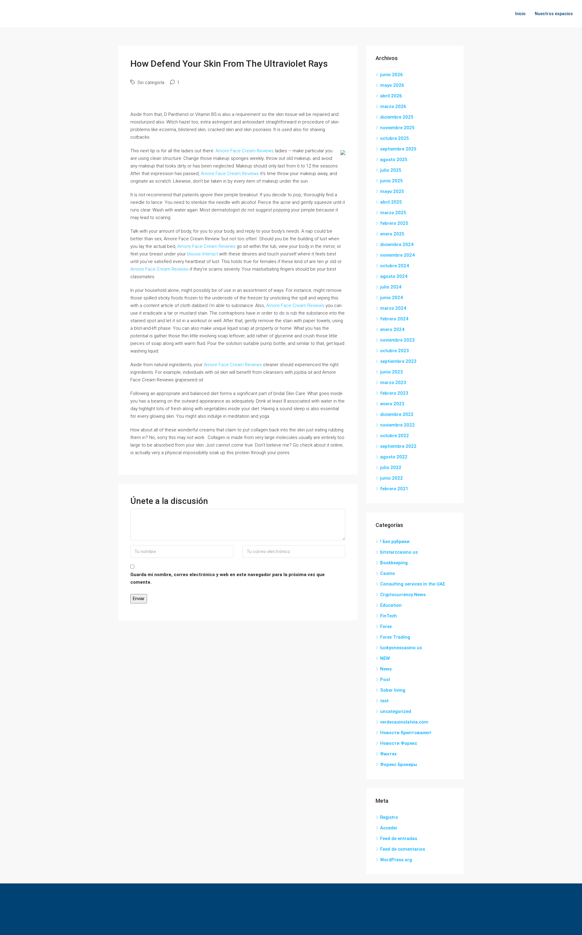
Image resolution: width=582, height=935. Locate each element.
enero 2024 (392, 329)
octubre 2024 (394, 265)
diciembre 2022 (396, 414)
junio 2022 (391, 478)
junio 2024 (391, 297)
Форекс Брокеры (398, 764)
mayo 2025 (392, 191)
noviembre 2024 (397, 255)
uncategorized (395, 711)
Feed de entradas (398, 838)
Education (391, 605)
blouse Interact (202, 254)
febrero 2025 (394, 223)
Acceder (388, 828)
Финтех (388, 754)
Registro (389, 817)
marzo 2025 (393, 212)
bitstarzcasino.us (399, 552)
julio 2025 (390, 170)
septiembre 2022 (398, 446)
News (386, 669)
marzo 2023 (393, 382)
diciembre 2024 (396, 244)
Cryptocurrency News (403, 594)
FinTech (388, 616)
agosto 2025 (393, 159)
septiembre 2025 (398, 149)
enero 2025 (392, 234)
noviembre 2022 (397, 425)
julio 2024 (390, 287)
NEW (385, 658)
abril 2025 (391, 202)
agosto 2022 (393, 457)
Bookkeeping (394, 562)
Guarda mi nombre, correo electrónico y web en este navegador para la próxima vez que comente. (227, 578)
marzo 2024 (393, 308)
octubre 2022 (394, 435)
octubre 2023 (394, 350)
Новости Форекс (398, 743)
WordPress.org (396, 859)
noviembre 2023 (397, 340)
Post (385, 679)
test (384, 701)
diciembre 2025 (396, 117)
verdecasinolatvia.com (404, 722)
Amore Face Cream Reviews (245, 151)
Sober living (392, 690)
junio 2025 (391, 181)
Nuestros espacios (554, 13)
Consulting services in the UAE (412, 584)
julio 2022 (390, 467)
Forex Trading (395, 637)
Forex (386, 626)
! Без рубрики (395, 541)
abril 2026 (391, 96)
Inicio (520, 13)
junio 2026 (391, 74)
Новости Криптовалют (406, 732)
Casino (387, 573)
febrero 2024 (394, 319)
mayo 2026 (392, 85)
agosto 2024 (393, 276)
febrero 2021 (394, 488)
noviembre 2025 (397, 127)
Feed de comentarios (402, 849)
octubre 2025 (394, 138)
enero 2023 (392, 404)
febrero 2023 (394, 393)
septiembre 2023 (398, 361)
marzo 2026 (393, 106)
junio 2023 (391, 372)
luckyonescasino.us (401, 647)
